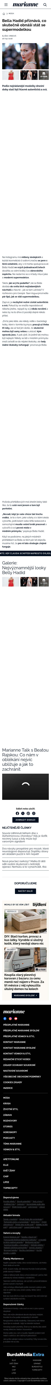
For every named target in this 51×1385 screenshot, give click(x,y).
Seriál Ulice (35, 1222)
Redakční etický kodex (16, 1059)
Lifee (6, 1182)
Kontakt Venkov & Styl (17, 1053)
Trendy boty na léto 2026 (24, 1225)
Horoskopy (10, 1132)
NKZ (14, 1367)
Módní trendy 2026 (19, 1207)
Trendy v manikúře (10, 1219)
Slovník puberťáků (23, 1201)
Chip (5, 1176)
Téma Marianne (12, 1144)
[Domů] (25, 4)
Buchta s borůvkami (26, 1250)
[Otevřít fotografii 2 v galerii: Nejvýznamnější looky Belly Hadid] (29, 75)
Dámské (37, 1364)
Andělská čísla (9, 1204)
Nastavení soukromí (15, 1071)
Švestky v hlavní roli (28, 1237)
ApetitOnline (11, 1159)
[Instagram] (10, 1018)
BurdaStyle (37, 1367)
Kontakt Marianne (14, 1042)
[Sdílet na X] (22, 813)
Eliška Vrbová (9, 36)
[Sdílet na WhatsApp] (33, 813)
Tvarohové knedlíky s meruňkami (16, 1245)
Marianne (37, 1360)
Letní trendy (32, 1207)
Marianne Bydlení (24, 995)
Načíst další (25, 891)
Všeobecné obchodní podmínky (22, 1076)
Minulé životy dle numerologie (30, 1219)
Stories (8, 1126)
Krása (7, 1103)
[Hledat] (45, 4)
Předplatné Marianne (16, 1025)
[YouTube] (15, 1018)
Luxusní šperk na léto (32, 1227)
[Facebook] (5, 1018)
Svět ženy (9, 1170)
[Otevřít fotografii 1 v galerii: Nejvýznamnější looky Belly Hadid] (10, 75)
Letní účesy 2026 (15, 1227)
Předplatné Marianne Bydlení (21, 1030)
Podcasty (9, 1138)
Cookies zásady (12, 1082)
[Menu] (6, 4)
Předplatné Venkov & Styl (19, 1036)
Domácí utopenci (35, 1248)
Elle (5, 1165)
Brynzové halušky (10, 1250)
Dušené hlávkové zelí (11, 1237)
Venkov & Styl (11, 1149)
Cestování (20, 1204)
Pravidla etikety (9, 1201)
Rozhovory (10, 1120)
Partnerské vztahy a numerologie (16, 1222)
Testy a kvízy (37, 1201)
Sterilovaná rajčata (32, 1242)
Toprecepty (10, 1188)
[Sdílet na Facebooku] (17, 813)
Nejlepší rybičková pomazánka (15, 1248)
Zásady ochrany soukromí (19, 1065)
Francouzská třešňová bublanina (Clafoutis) (20, 1240)
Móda (11, 14)
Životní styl (10, 1109)
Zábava (7, 1115)
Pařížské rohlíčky (37, 1245)
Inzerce (8, 1088)
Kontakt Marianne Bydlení (19, 1048)
